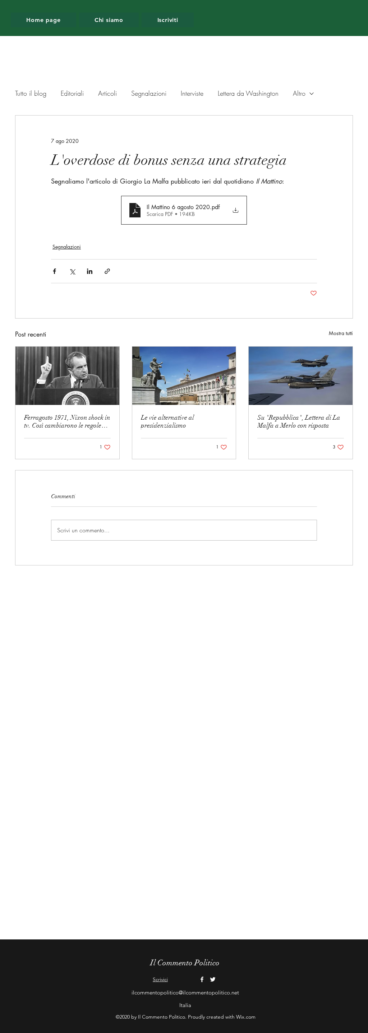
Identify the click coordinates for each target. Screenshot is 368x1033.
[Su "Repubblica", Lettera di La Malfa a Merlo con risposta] (301, 376)
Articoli (107, 93)
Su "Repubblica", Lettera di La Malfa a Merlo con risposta (298, 421)
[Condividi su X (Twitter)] (72, 271)
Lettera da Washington (248, 93)
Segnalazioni (148, 93)
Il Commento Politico (185, 962)
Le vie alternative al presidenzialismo (167, 421)
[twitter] (212, 979)
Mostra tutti (341, 333)
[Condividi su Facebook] (54, 271)
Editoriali (72, 93)
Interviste (192, 93)
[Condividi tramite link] (107, 271)
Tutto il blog (30, 93)
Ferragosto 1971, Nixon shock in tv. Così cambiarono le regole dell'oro (67, 421)
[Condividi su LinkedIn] (89, 271)
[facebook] (202, 979)
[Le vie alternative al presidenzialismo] (184, 376)
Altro (299, 93)
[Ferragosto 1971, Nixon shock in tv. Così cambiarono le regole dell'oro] (67, 376)
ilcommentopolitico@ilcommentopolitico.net (185, 992)
